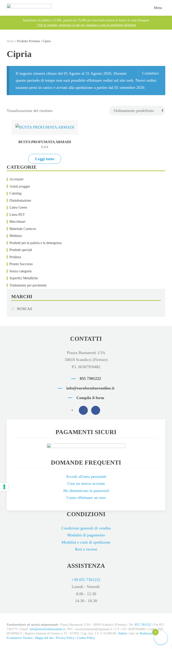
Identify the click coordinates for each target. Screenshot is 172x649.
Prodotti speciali (20, 250)
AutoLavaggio (19, 186)
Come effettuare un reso (86, 497)
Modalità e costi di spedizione (86, 542)
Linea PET (17, 214)
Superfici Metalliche (23, 278)
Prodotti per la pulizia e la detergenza (35, 243)
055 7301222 (90, 378)
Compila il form (90, 398)
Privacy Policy (65, 638)
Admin (122, 633)
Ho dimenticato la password (86, 490)
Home (10, 41)
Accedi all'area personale (86, 476)
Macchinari (17, 221)
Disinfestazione (20, 200)
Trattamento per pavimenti (27, 285)
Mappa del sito (44, 638)
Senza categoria (20, 271)
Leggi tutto (44, 159)
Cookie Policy (86, 638)
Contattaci (150, 73)
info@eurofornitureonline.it (90, 388)
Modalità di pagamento (86, 535)
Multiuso (15, 236)
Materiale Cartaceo (22, 229)
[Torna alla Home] (29, 8)
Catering (15, 193)
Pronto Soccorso (21, 264)
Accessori (16, 179)
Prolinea (15, 257)
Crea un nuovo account (86, 483)
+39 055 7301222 (86, 579)
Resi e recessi (86, 549)
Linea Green (18, 207)
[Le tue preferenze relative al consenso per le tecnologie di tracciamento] (4, 487)
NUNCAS (24, 309)
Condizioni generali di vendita (86, 528)
